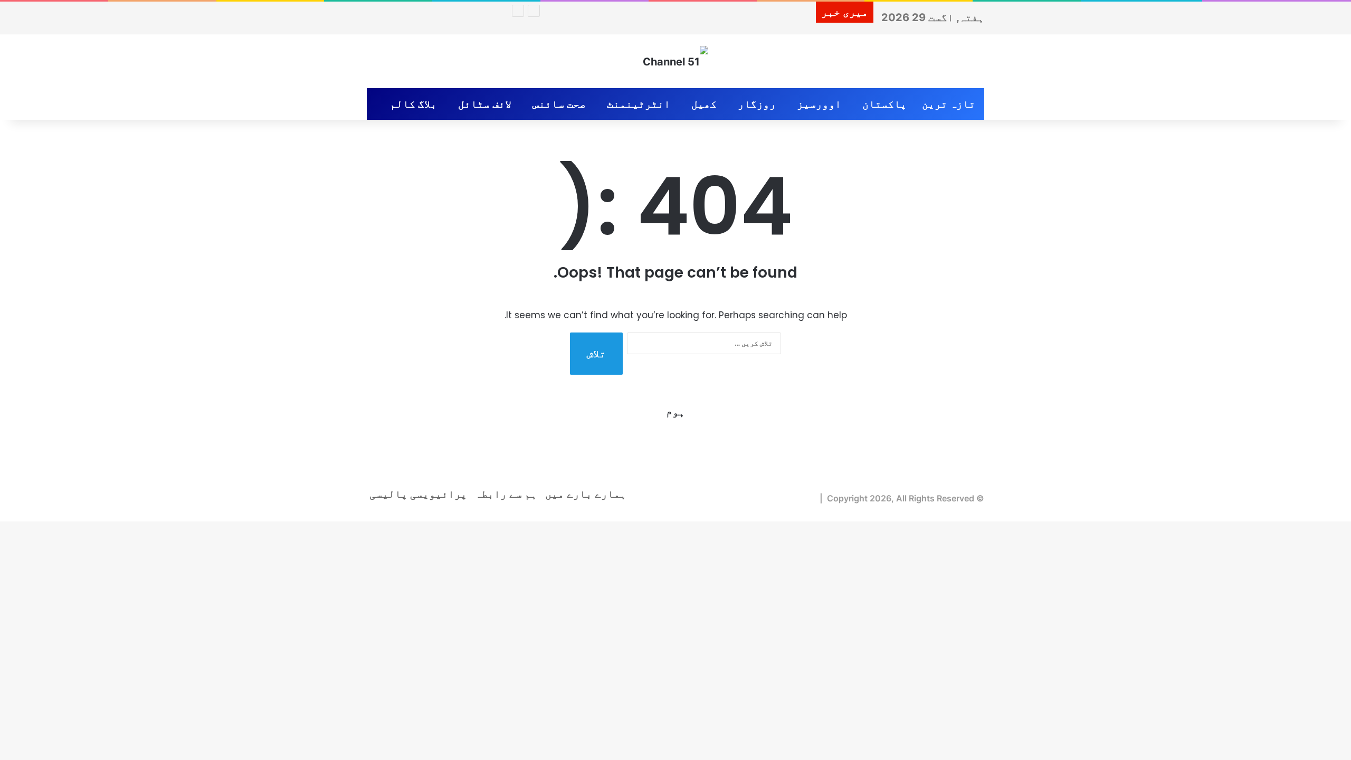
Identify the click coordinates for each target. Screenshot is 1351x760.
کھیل (704, 104)
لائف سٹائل (484, 104)
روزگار (757, 104)
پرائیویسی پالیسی (418, 494)
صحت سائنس (559, 104)
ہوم (675, 411)
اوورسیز (819, 104)
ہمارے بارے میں (585, 494)
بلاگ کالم (413, 104)
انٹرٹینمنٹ (638, 104)
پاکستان (884, 104)
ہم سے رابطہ (506, 494)
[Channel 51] (675, 61)
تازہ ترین (948, 104)
